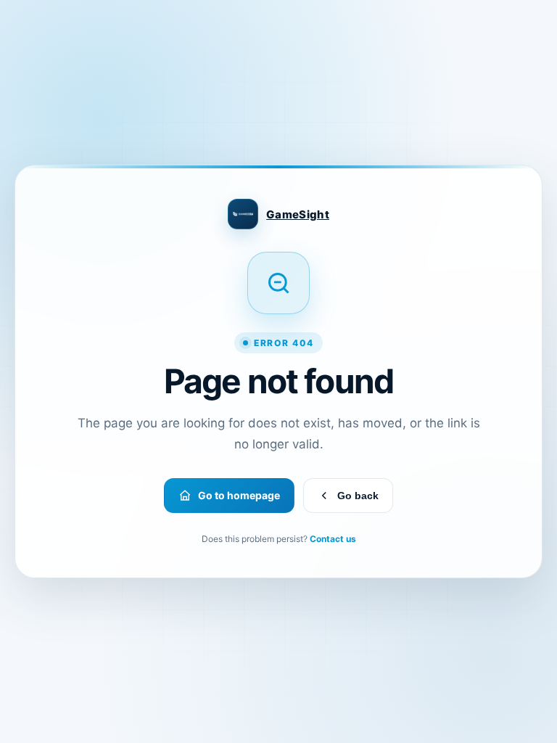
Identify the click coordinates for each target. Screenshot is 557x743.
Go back (358, 495)
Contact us (333, 538)
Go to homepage (239, 495)
